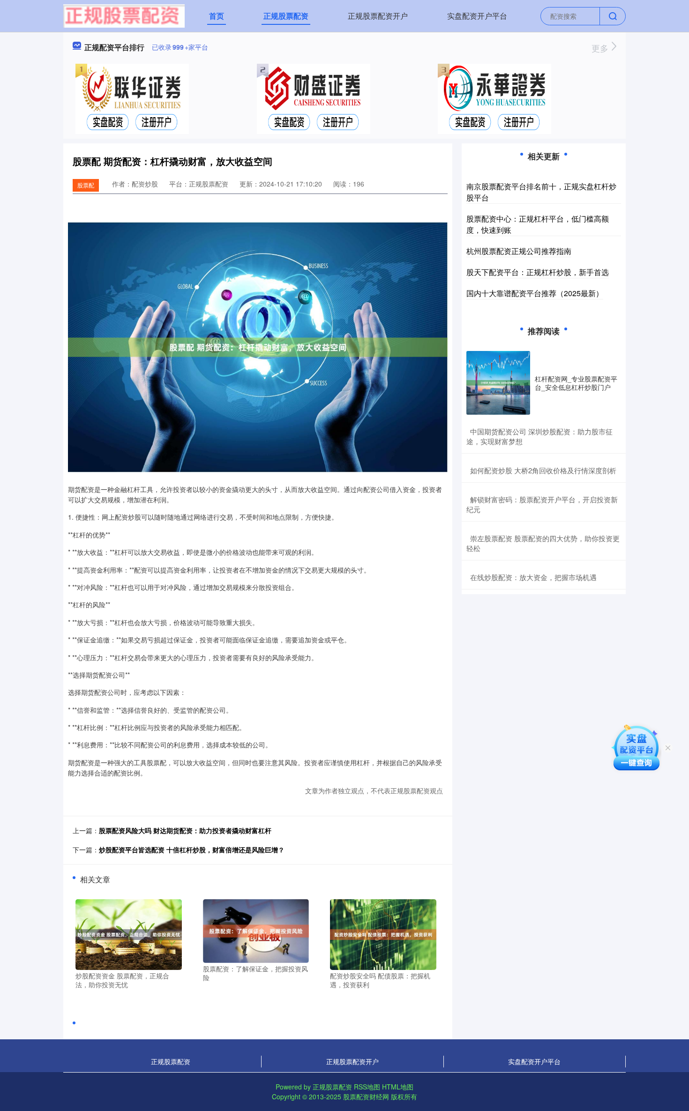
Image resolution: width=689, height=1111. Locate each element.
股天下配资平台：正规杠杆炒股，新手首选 (537, 272)
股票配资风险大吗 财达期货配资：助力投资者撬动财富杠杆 (185, 830)
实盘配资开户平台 (477, 15)
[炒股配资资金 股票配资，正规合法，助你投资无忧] (128, 933)
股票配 (85, 185)
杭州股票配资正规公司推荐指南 (518, 251)
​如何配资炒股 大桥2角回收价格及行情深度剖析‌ (543, 470)
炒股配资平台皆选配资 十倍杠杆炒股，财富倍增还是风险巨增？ (192, 849)
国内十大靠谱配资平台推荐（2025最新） (534, 293)
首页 (216, 15)
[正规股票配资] (124, 15)
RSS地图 (367, 1086)
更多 (601, 48)
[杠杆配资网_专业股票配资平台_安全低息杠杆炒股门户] (498, 383)
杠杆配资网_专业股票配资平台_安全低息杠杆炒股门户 (576, 383)
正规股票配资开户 (378, 15)
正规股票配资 (285, 15)
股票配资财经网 (366, 1096)
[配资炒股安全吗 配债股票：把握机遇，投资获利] (383, 933)
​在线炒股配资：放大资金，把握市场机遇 (533, 577)
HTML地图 (397, 1086)
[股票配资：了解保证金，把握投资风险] (256, 929)
